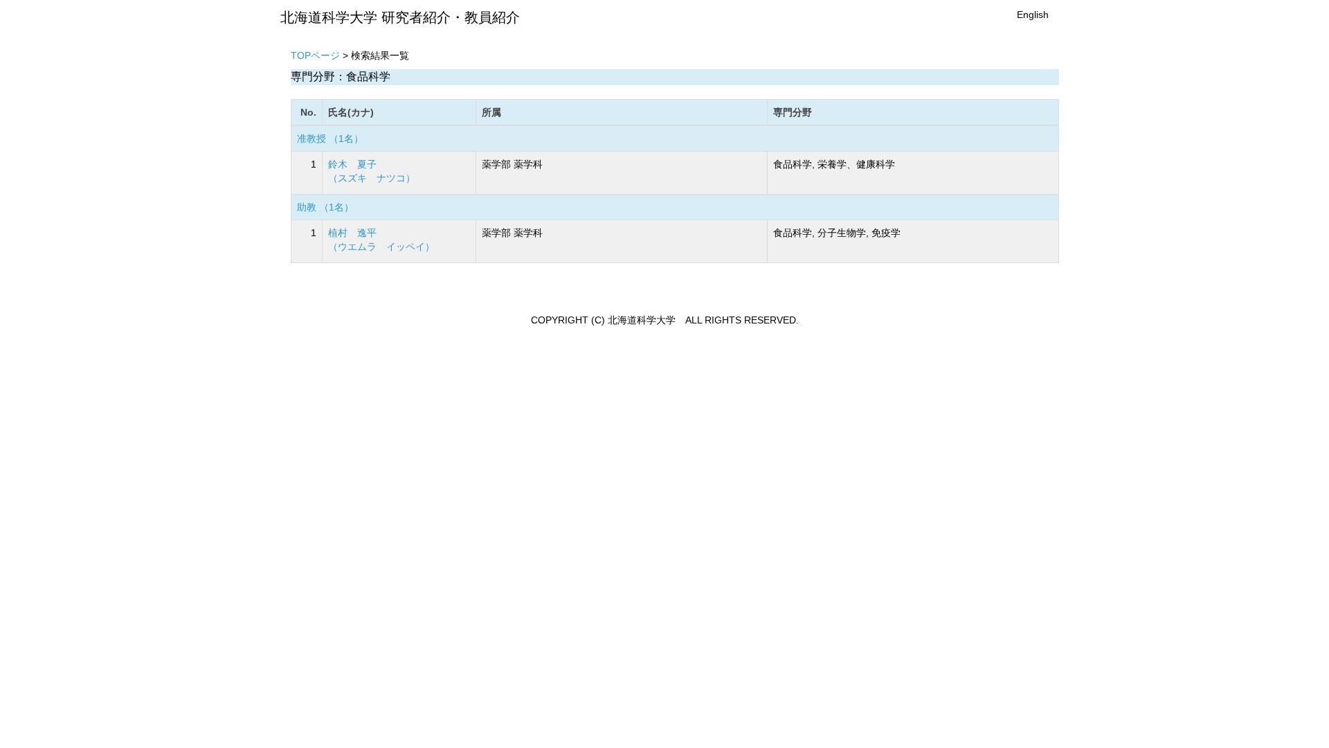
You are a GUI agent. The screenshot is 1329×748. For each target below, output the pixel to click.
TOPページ (315, 55)
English (1033, 14)
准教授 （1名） (330, 138)
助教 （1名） (325, 207)
